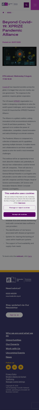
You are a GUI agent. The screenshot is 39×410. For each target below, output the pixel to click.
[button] (20, 207)
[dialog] (19, 204)
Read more (21, 203)
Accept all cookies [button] (19, 214)
